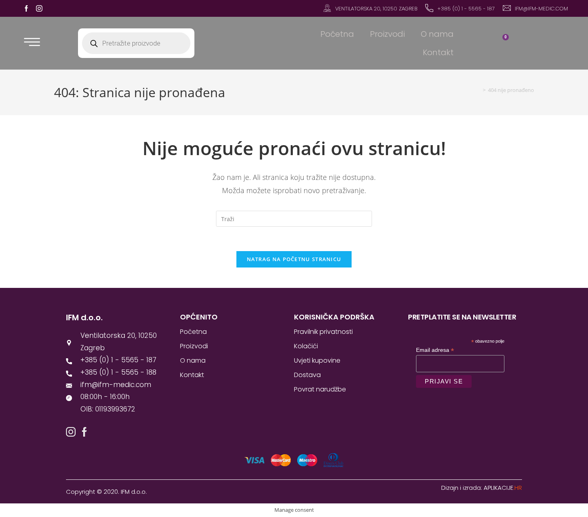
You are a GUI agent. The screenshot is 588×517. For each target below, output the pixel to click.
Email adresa (435, 350)
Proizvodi (387, 34)
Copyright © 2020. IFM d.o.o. (106, 491)
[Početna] (478, 90)
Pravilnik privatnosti (323, 331)
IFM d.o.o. (84, 317)
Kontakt (438, 52)
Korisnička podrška (334, 317)
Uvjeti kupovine (317, 360)
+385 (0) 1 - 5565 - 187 (466, 8)
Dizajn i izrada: (481, 487)
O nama (437, 34)
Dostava (307, 374)
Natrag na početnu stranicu (294, 259)
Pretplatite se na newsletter (462, 317)
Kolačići (306, 346)
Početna (337, 34)
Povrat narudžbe (320, 389)
